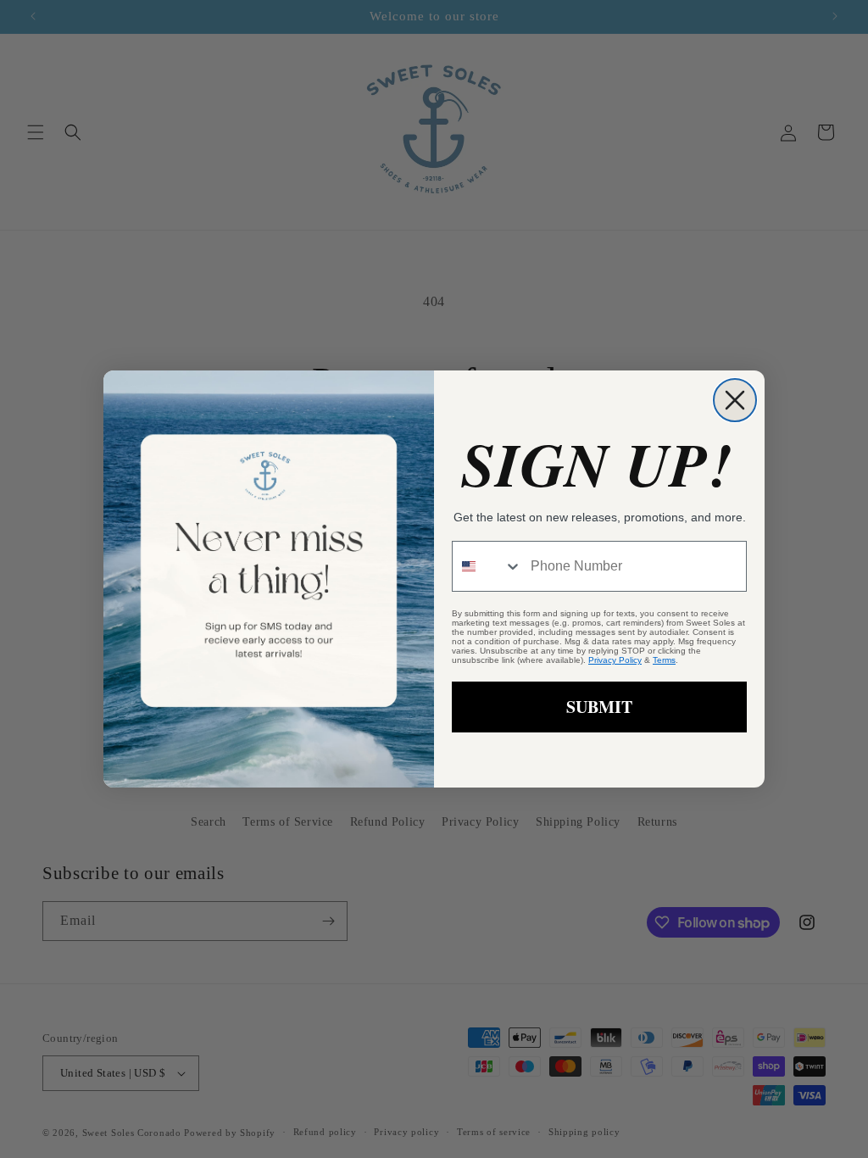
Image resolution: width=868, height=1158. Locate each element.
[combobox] (487, 566)
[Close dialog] (735, 400)
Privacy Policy (615, 660)
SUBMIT (599, 706)
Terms (664, 660)
